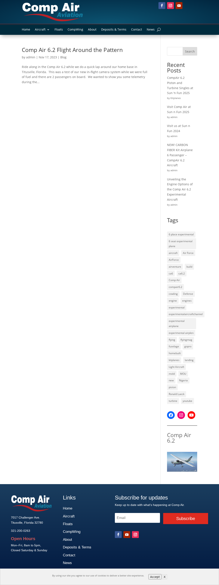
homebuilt (175, 353)
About (92, 29)
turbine (173, 401)
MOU (183, 374)
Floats (59, 29)
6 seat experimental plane (180, 243)
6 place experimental (181, 234)
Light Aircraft (176, 367)
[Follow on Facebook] (161, 5)
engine (173, 300)
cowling (173, 294)
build (189, 266)
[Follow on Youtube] (179, 5)
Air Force (188, 253)
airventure (175, 266)
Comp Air (174, 280)
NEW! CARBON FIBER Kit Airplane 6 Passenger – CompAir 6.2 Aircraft (180, 155)
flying (172, 340)
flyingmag (186, 340)
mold (172, 374)
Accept (155, 577)
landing (189, 360)
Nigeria (183, 380)
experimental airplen (181, 333)
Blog (63, 57)
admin (30, 57)
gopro (187, 346)
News (151, 29)
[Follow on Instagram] (170, 5)
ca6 (171, 273)
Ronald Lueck (176, 394)
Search (190, 51)
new (171, 380)
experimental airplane (177, 323)
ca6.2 (181, 273)
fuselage (174, 346)
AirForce (174, 260)
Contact (136, 29)
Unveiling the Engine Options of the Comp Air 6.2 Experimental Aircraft (180, 189)
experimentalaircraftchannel (186, 314)
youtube (187, 401)
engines (187, 300)
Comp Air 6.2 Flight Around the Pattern (72, 50)
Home (26, 29)
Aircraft (40, 29)
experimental (177, 307)
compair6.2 (175, 287)
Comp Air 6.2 (179, 437)
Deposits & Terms (113, 29)
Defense (188, 294)
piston (172, 387)
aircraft (173, 253)
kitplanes (174, 360)
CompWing (75, 29)
